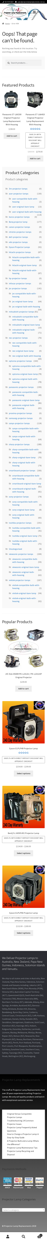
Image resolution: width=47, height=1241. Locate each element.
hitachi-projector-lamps (20, 252)
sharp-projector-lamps (19, 444)
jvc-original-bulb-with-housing (26, 306)
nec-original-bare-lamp (23, 351)
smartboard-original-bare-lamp (26, 483)
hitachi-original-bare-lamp (24, 265)
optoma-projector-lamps (20, 361)
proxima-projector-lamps (20, 413)
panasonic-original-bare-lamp (26, 400)
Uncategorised (15, 549)
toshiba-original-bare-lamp (24, 536)
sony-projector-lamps (19, 496)
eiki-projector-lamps (18, 242)
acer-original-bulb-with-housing (27, 211)
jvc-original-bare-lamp (22, 301)
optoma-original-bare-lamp (25, 374)
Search (23, 1236)
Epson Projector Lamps (19, 247)
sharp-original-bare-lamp (24, 457)
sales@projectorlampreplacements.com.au (31, 2)
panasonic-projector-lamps (21, 387)
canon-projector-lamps (19, 227)
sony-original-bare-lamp (23, 509)
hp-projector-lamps (18, 278)
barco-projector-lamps (19, 217)
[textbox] (23, 1210)
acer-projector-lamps (18, 193)
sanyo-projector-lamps (19, 423)
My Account (8, 1236)
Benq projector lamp (18, 222)
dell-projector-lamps (18, 237)
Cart (36, 1234)
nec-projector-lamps (18, 337)
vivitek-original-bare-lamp (24, 593)
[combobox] (23, 1210)
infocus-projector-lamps (20, 283)
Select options (23, 773)
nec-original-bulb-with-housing (26, 356)
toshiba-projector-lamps (20, 522)
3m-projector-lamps (18, 188)
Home (7, 23)
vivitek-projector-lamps (19, 580)
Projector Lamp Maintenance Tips (22, 1147)
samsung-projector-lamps (21, 418)
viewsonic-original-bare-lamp (25, 567)
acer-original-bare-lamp (23, 206)
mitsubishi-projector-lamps (21, 311)
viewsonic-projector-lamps (21, 554)
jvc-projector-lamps (18, 288)
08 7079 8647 (9, 2)
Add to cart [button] (12, 136)
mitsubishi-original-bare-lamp (26, 324)
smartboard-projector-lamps (22, 470)
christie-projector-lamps (20, 232)
